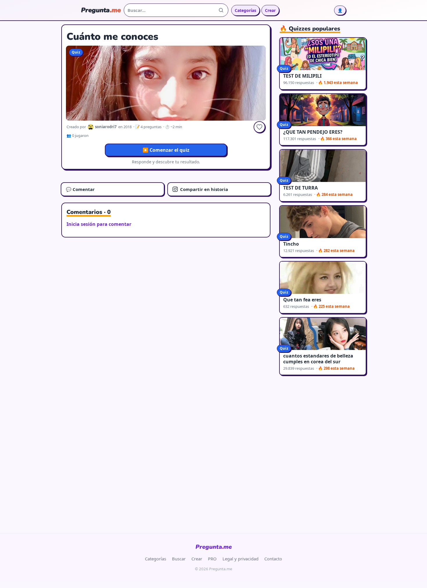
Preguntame (213, 547)
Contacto (273, 559)
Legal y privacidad (241, 559)
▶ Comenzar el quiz (166, 150)
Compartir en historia (204, 189)
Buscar (179, 559)
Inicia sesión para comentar (99, 224)
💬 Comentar (80, 189)
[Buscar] (221, 10)
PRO (212, 559)
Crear (270, 10)
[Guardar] (259, 127)
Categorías (245, 10)
